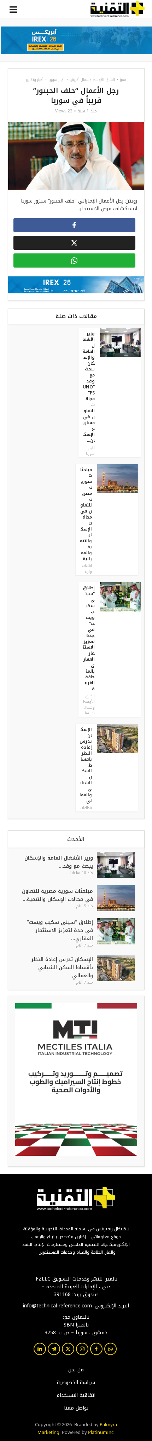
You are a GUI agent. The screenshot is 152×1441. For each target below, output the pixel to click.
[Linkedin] (40, 1349)
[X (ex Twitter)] (68, 1349)
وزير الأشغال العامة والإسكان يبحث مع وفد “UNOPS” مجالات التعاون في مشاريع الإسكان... (88, 387)
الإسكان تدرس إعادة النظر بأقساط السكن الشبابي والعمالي (62, 967)
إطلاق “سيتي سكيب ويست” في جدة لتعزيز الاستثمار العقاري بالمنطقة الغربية (89, 638)
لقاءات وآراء (87, 568)
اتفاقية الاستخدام (76, 1395)
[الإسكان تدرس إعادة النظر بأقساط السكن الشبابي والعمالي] (120, 970)
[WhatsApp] (110, 1349)
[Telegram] (54, 1349)
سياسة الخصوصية (76, 1383)
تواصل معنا (76, 1408)
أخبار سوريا (56, 79)
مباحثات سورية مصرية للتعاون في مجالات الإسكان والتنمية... (57, 895)
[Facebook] (96, 1349)
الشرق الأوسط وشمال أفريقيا (92, 79)
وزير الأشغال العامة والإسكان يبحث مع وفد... (58, 862)
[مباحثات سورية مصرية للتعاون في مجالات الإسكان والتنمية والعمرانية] (120, 898)
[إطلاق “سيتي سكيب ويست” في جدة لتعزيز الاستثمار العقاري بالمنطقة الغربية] (120, 933)
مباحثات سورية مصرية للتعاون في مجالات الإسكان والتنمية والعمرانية (86, 514)
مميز (123, 79)
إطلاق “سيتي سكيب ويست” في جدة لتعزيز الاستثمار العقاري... (60, 930)
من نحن (76, 1370)
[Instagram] (82, 1349)
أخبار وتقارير (34, 79)
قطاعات (86, 807)
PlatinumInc (100, 1431)
